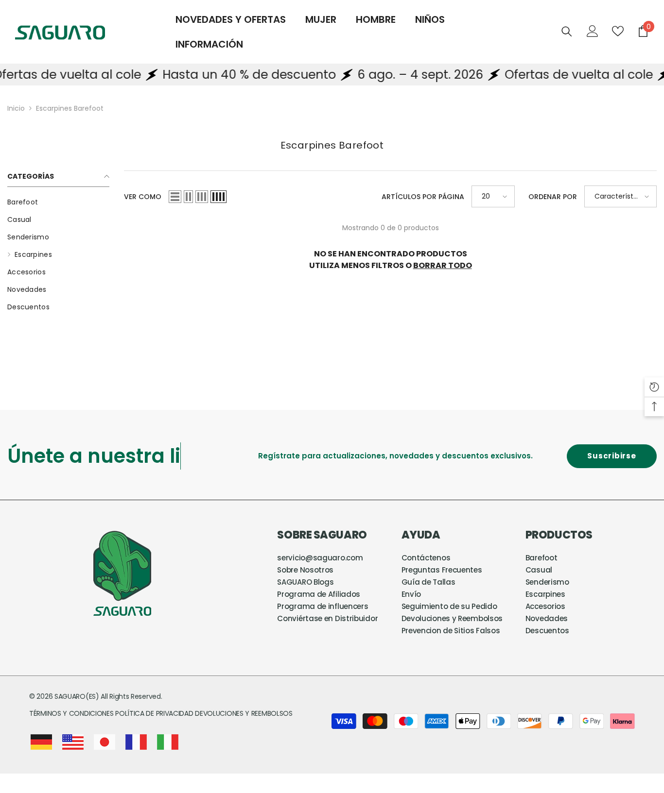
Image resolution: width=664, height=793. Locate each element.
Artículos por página (423, 197)
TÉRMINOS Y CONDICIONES (72, 713)
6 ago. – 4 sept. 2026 (402, 74)
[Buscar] (566, 31)
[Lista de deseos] (618, 31)
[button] (175, 196)
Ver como (142, 197)
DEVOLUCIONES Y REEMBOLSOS (244, 713)
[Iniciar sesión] (592, 31)
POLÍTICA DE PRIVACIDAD (154, 713)
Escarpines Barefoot (70, 108)
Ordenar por (552, 197)
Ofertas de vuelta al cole (561, 74)
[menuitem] (58, 202)
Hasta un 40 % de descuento (231, 74)
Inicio (16, 108)
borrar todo (442, 265)
